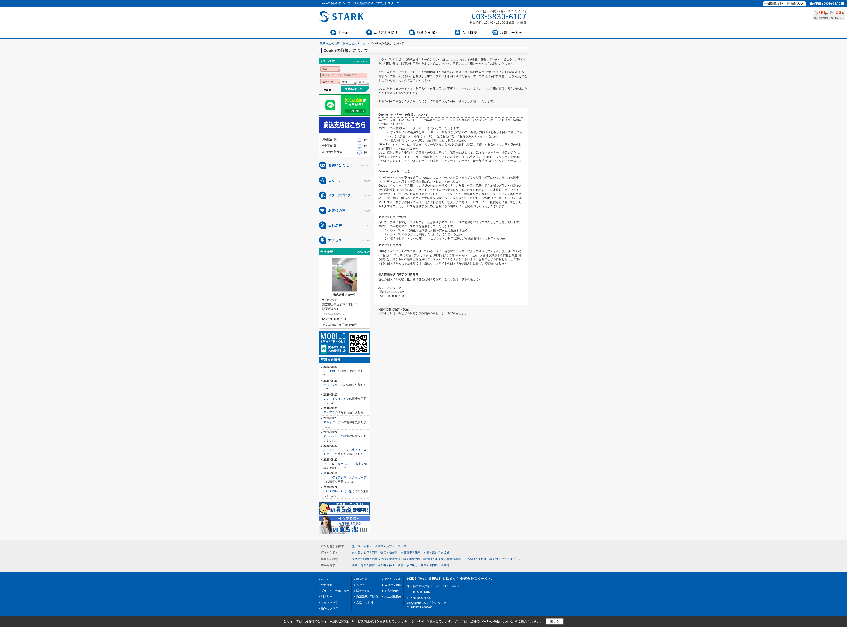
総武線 (428, 559)
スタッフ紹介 (393, 584)
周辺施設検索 (393, 596)
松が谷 (393, 552)
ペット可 (362, 584)
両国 (375, 552)
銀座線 (439, 559)
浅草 (418, 552)
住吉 (372, 565)
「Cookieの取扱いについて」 (497, 621)
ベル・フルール (333, 385)
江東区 (379, 546)
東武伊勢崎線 (360, 559)
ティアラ (329, 412)
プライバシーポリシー (335, 590)
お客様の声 (391, 590)
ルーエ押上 (330, 371)
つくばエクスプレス (508, 559)
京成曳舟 (412, 565)
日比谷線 (469, 559)
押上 (392, 565)
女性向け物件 (364, 602)
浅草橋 (445, 565)
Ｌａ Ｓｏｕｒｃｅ (336, 398)
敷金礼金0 (362, 579)
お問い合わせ (393, 579)
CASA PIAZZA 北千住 (337, 491)
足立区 (390, 546)
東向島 (356, 552)
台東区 (367, 546)
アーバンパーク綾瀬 (336, 436)
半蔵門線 (415, 559)
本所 (426, 552)
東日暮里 (406, 552)
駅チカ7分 (362, 590)
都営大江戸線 (397, 559)
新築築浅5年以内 (367, 596)
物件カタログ (329, 608)
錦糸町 (382, 565)
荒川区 (402, 546)
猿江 (383, 552)
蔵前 (435, 552)
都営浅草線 (379, 559)
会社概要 (326, 584)
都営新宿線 (453, 559)
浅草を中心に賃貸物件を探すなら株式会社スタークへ (449, 578)
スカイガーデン (333, 422)
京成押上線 (485, 559)
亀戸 (366, 552)
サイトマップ (329, 602)
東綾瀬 (445, 552)
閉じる (554, 621)
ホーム (325, 579)
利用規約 (326, 596)
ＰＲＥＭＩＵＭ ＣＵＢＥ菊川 (342, 463)
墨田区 (356, 546)
